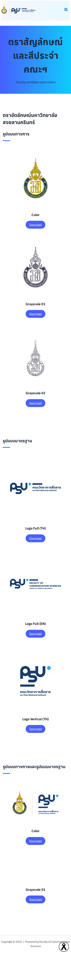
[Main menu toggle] (66, 9)
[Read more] (64, 946)
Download (35, 224)
